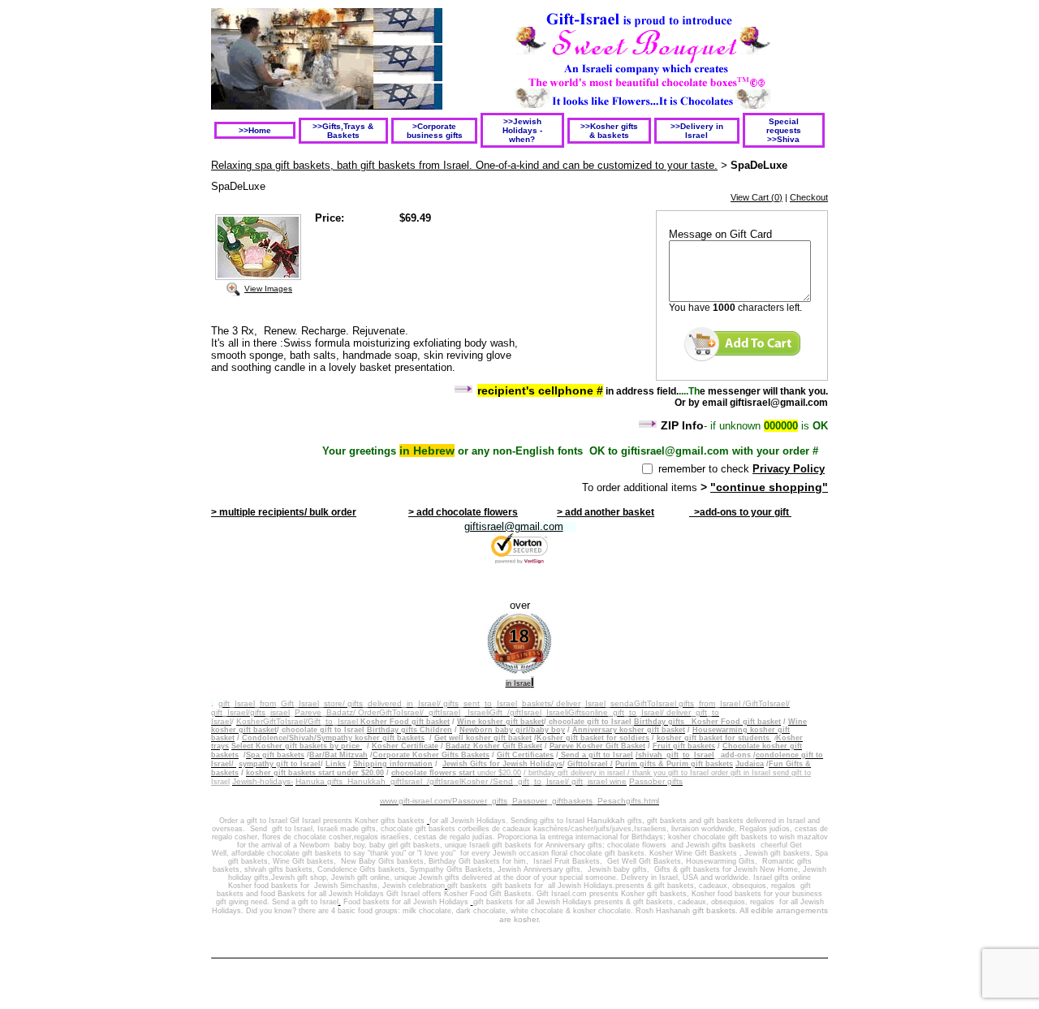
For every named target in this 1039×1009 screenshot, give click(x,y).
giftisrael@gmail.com (513, 526)
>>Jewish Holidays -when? (522, 130)
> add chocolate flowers (463, 512)
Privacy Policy (788, 469)
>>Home (255, 130)
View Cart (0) (756, 197)
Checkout (809, 197)
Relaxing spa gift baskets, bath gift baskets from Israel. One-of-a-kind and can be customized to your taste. (464, 165)
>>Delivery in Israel (696, 131)
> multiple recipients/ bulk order (283, 512)
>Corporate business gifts (435, 131)
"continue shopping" (769, 487)
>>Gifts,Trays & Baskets (343, 131)
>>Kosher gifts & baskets (609, 131)
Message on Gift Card (720, 234)
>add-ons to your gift (740, 512)
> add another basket (605, 512)
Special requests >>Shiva (783, 130)
